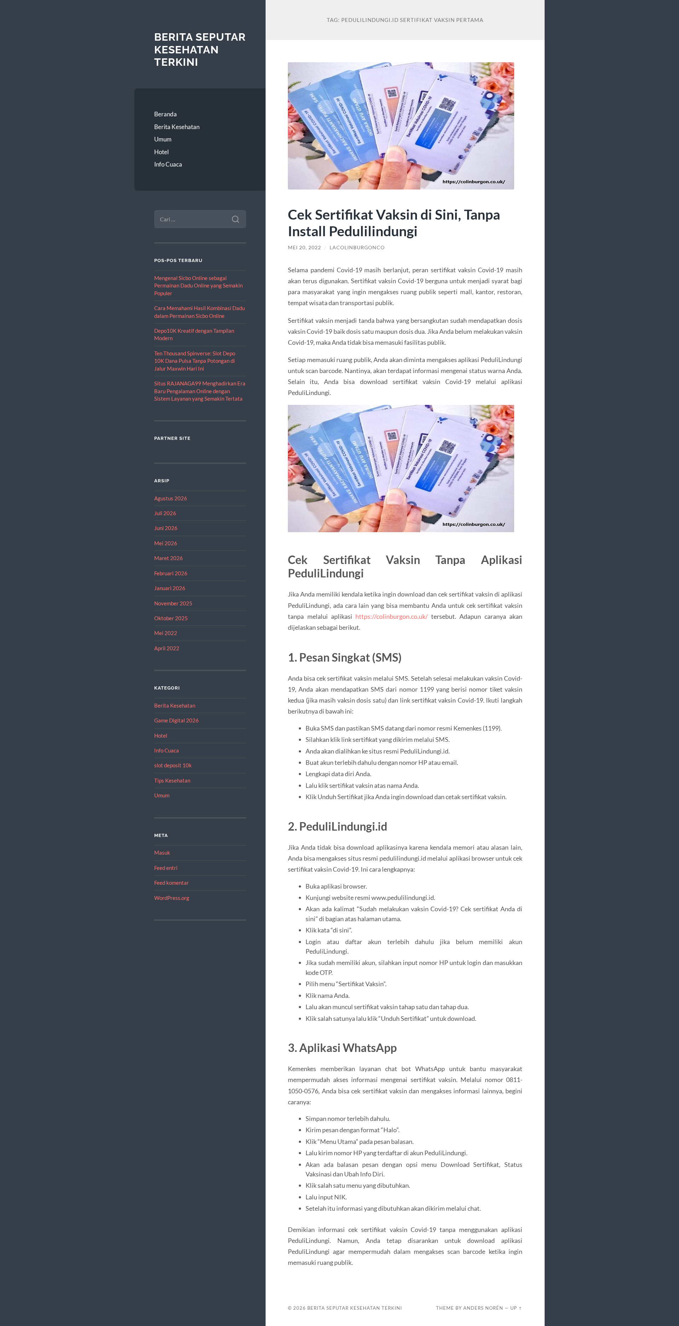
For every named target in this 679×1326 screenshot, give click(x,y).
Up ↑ (516, 1308)
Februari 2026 (170, 573)
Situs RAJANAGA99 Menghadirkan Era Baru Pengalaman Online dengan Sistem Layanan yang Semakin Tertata (199, 391)
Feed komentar (171, 882)
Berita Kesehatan (176, 126)
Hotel (161, 152)
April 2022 (166, 648)
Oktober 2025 (171, 618)
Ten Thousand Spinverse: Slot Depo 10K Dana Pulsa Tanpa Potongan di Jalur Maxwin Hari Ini (194, 361)
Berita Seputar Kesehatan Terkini (200, 49)
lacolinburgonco (357, 247)
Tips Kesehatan (172, 780)
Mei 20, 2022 (304, 247)
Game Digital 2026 (176, 720)
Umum (163, 139)
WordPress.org (171, 898)
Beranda (165, 114)
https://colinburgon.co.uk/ (391, 616)
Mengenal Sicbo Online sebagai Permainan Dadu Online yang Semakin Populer (198, 285)
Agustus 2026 (170, 498)
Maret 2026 (168, 558)
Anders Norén (483, 1308)
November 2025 (173, 603)
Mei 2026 (165, 543)
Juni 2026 (166, 528)
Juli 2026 (165, 513)
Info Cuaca (168, 164)
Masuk (162, 852)
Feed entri (166, 868)
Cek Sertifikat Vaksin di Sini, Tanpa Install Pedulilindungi (394, 222)
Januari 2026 (169, 588)
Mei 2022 (165, 633)
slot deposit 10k (173, 765)
